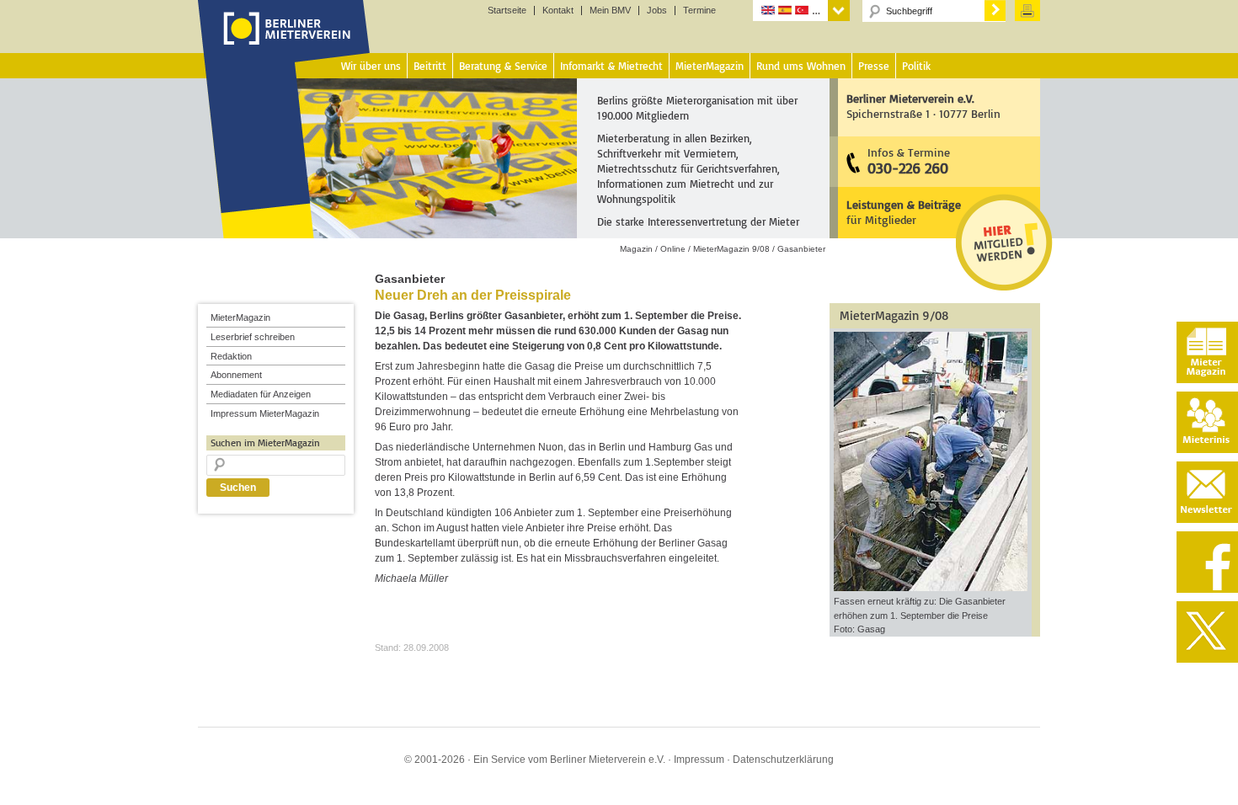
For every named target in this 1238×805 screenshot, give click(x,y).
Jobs (657, 10)
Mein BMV (610, 10)
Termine (699, 10)
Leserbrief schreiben (253, 337)
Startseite (507, 10)
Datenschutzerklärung (783, 759)
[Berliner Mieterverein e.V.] (284, 45)
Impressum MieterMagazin (265, 413)
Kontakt (558, 10)
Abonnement (236, 375)
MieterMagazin (240, 317)
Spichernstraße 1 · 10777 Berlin (923, 105)
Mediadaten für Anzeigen (261, 394)
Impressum (699, 759)
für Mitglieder (903, 212)
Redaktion (231, 356)
